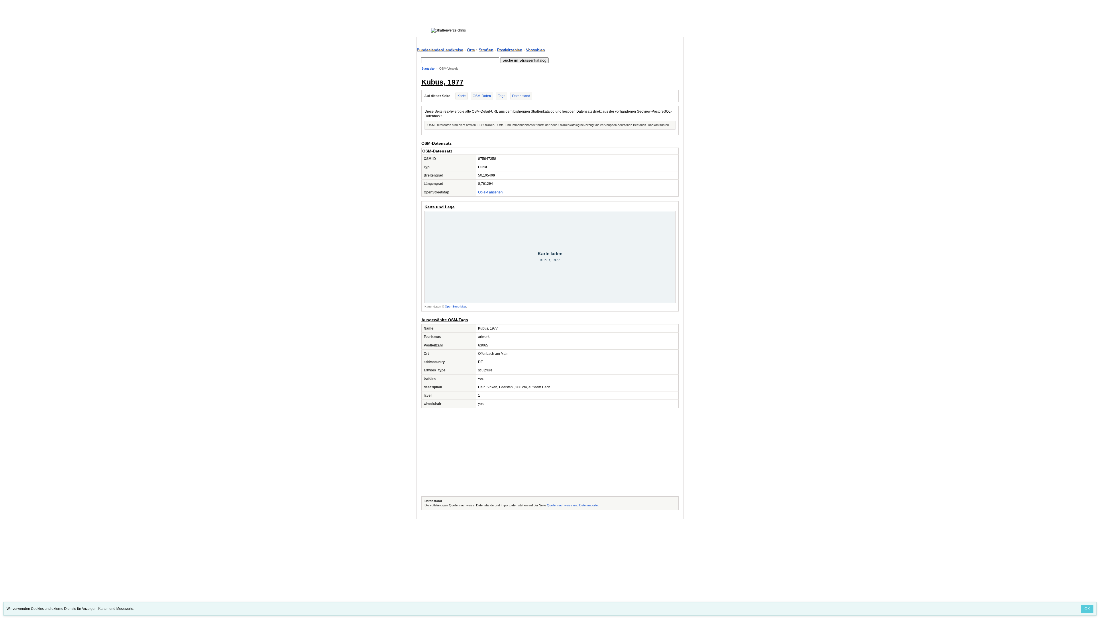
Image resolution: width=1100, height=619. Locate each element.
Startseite (428, 68)
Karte (461, 96)
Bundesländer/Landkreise (440, 50)
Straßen (486, 50)
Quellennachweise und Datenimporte (572, 505)
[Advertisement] (550, 452)
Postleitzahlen (509, 50)
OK (1087, 609)
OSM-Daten (482, 96)
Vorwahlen (535, 50)
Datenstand (521, 96)
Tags (501, 96)
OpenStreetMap (455, 306)
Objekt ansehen (490, 192)
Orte (471, 50)
